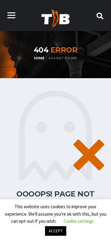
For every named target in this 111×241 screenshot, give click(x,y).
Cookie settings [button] (79, 221)
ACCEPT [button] (56, 231)
